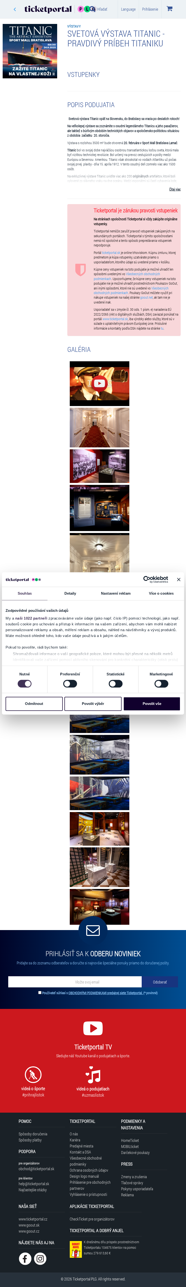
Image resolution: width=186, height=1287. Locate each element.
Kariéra (75, 1139)
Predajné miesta (81, 1145)
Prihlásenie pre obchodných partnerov (90, 1185)
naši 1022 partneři (31, 618)
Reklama (127, 1194)
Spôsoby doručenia (33, 1133)
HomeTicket (130, 1140)
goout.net (146, 297)
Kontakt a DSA (80, 1151)
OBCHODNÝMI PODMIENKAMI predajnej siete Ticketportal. (106, 993)
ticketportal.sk (111, 253)
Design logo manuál (84, 1176)
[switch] (70, 684)
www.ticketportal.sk (115, 319)
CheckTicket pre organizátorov (92, 1218)
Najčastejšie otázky (33, 1189)
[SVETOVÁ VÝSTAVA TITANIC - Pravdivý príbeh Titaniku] (99, 383)
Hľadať (102, 9)
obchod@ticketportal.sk (36, 1168)
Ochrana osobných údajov (89, 1170)
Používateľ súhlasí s (100, 993)
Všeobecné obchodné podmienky (86, 1161)
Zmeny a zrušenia (134, 1176)
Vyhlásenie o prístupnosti (88, 1194)
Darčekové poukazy (135, 1152)
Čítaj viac (175, 189)
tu (162, 328)
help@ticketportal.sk (34, 1183)
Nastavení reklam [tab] (116, 593)
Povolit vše (152, 704)
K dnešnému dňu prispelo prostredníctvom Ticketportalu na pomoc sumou (111, 1247)
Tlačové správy (132, 1182)
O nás (74, 1133)
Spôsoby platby (30, 1139)
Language (128, 9)
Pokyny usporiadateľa (137, 1188)
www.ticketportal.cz (33, 1218)
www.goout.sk (29, 1225)
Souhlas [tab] (25, 593)
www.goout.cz (29, 1231)
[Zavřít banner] (178, 579)
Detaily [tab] (70, 593)
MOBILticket (130, 1146)
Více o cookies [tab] (161, 593)
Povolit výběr (93, 704)
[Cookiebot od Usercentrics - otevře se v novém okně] (147, 579)
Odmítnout (34, 704)
